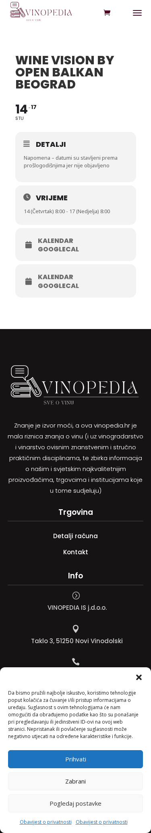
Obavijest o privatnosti (46, 822)
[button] (139, 677)
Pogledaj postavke (75, 803)
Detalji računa (75, 536)
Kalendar (55, 241)
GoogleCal (58, 249)
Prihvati (75, 759)
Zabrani (75, 781)
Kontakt (75, 552)
